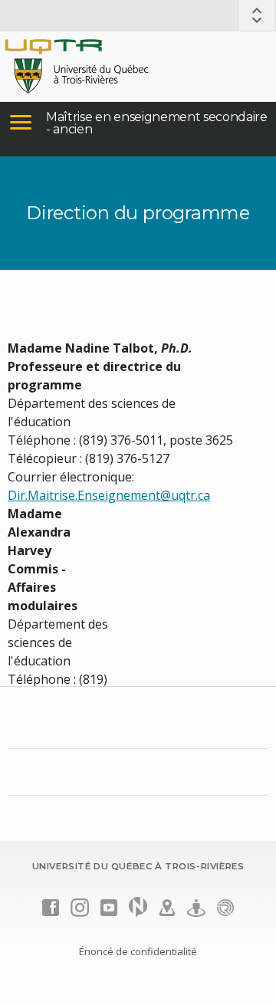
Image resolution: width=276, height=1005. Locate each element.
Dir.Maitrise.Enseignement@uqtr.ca (109, 495)
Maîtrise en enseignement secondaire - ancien (157, 123)
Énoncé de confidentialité (138, 951)
